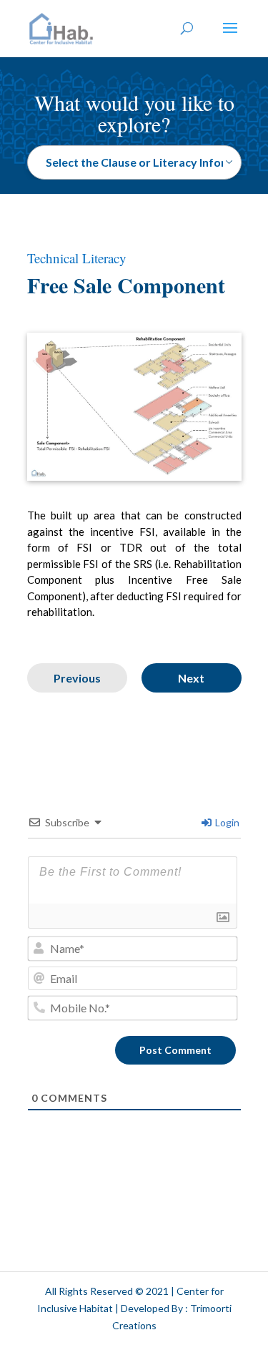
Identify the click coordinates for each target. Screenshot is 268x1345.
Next (191, 678)
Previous (77, 678)
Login (226, 822)
